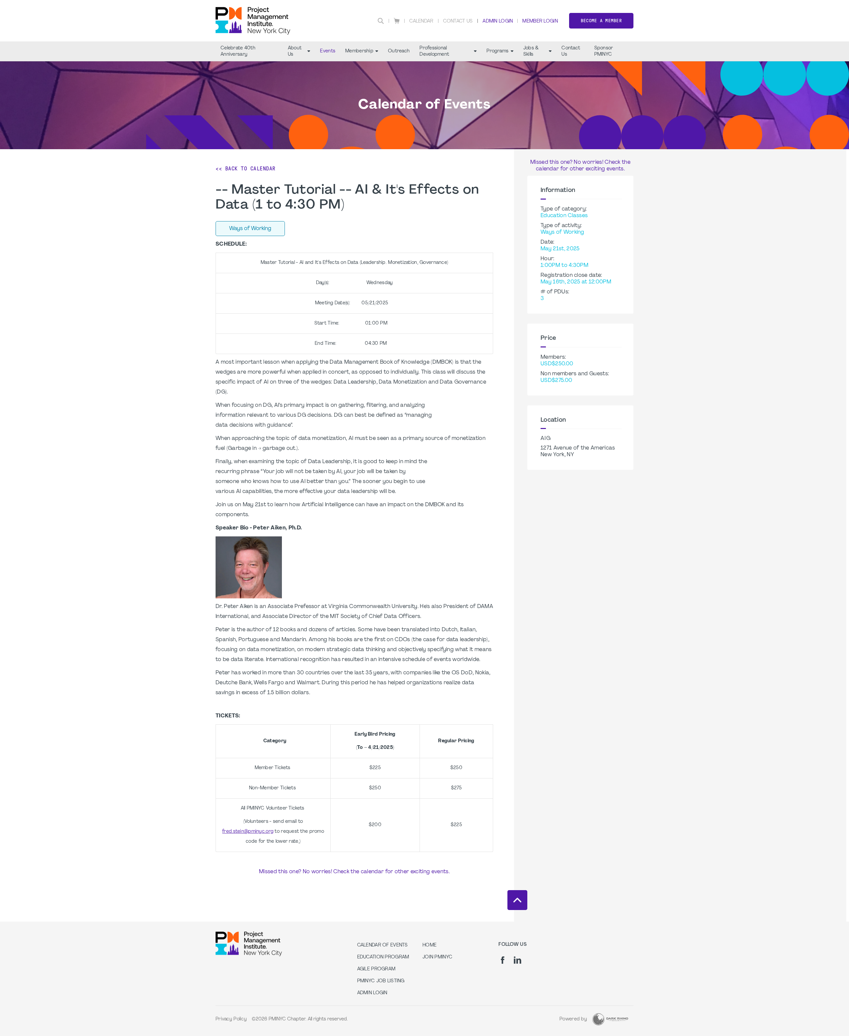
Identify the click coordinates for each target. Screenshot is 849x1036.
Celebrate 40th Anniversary (238, 51)
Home (429, 945)
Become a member (601, 20)
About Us (294, 51)
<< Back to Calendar (246, 168)
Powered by (573, 1019)
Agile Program (376, 969)
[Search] (381, 21)
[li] (517, 960)
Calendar (421, 21)
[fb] (502, 960)
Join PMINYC (437, 957)
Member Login (539, 21)
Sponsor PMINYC (603, 51)
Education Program (383, 957)
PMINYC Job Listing (381, 981)
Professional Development (434, 51)
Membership (359, 51)
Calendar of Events (382, 945)
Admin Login (498, 21)
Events (327, 51)
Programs (497, 51)
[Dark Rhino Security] (610, 1019)
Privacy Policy (231, 1019)
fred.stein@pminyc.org (247, 831)
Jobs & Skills (531, 51)
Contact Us (458, 21)
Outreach (399, 51)
